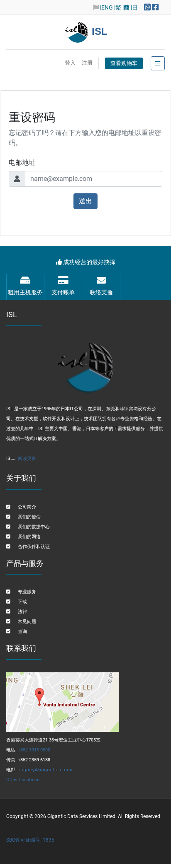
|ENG (106, 7)
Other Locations (22, 779)
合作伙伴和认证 (34, 546)
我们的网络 (29, 536)
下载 (22, 601)
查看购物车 (123, 63)
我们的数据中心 (34, 526)
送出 (85, 201)
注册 (87, 63)
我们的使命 (29, 517)
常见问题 (27, 621)
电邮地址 (22, 162)
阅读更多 (27, 458)
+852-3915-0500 (34, 750)
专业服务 (27, 591)
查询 (22, 631)
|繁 (117, 7)
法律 (22, 611)
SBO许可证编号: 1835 (30, 840)
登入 (70, 63)
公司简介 (27, 507)
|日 (134, 7)
